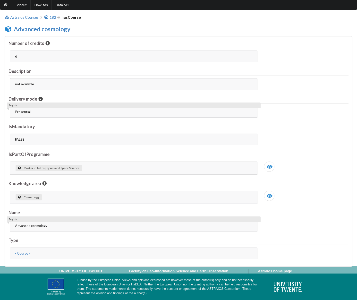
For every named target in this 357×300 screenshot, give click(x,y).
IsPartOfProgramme (29, 154)
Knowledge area (24, 183)
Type (13, 240)
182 (53, 17)
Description (20, 71)
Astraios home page (275, 271)
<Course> (22, 253)
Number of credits (26, 43)
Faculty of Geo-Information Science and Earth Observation (178, 271)
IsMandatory (21, 126)
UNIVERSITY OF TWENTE (81, 271)
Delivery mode (22, 99)
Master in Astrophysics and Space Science (51, 168)
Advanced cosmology (42, 29)
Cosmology (31, 197)
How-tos (41, 5)
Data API (62, 5)
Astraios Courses (24, 17)
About (22, 5)
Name (14, 212)
